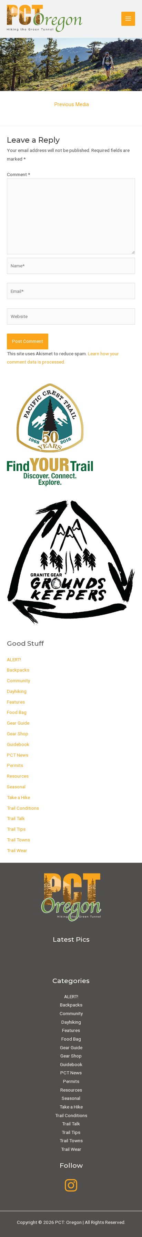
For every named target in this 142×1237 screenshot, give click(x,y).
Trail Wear (17, 850)
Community (18, 680)
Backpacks (18, 670)
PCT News (17, 755)
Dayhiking (17, 691)
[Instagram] (71, 1185)
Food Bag (17, 712)
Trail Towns (18, 839)
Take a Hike (18, 797)
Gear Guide (18, 723)
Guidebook (18, 744)
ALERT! (14, 659)
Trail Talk (16, 818)
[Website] (71, 317)
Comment (18, 174)
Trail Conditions (23, 808)
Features (16, 702)
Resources (18, 776)
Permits (15, 765)
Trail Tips (16, 829)
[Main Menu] (128, 19)
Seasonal (16, 786)
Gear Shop (17, 733)
